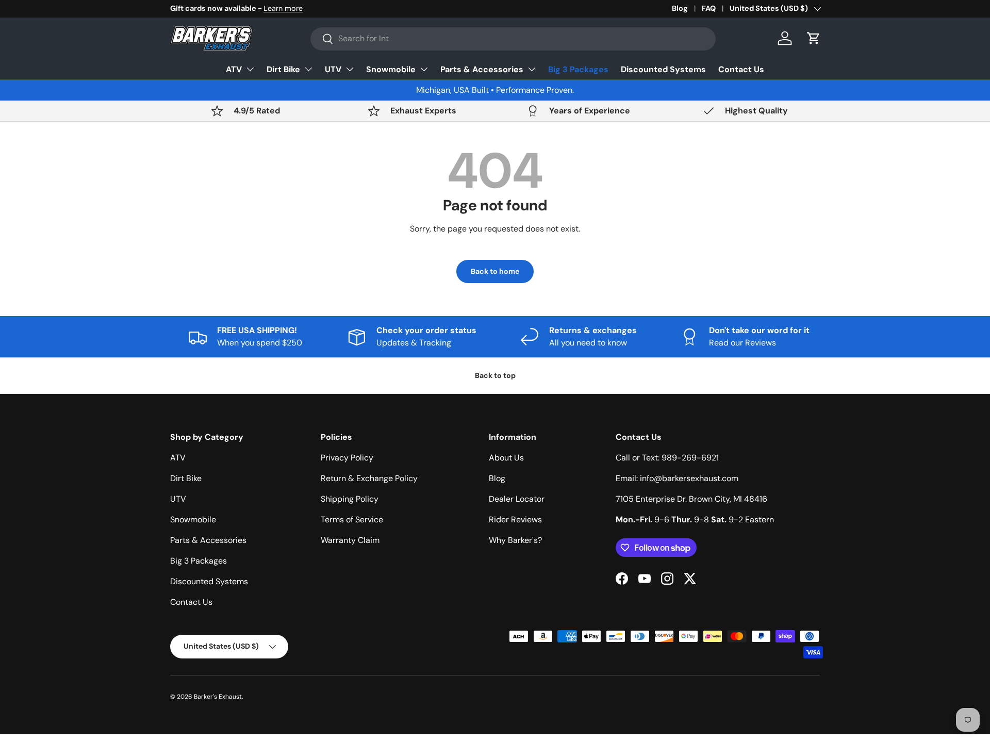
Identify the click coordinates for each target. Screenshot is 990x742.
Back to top (495, 375)
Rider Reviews (515, 519)
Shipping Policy (349, 498)
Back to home (495, 271)
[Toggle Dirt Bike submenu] (308, 69)
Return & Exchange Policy (369, 478)
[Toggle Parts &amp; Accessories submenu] (531, 69)
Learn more (283, 8)
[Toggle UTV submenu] (349, 69)
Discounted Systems (663, 69)
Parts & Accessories (481, 69)
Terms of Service (352, 519)
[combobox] (513, 38)
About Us (506, 457)
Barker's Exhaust (218, 696)
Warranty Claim (350, 540)
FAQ (709, 8)
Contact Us (741, 69)
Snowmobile (391, 69)
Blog (680, 8)
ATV (234, 69)
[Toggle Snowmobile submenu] (424, 69)
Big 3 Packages (578, 69)
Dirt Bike (283, 69)
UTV (333, 69)
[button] (813, 38)
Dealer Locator (516, 498)
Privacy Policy (347, 457)
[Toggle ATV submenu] (250, 69)
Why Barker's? (515, 540)
